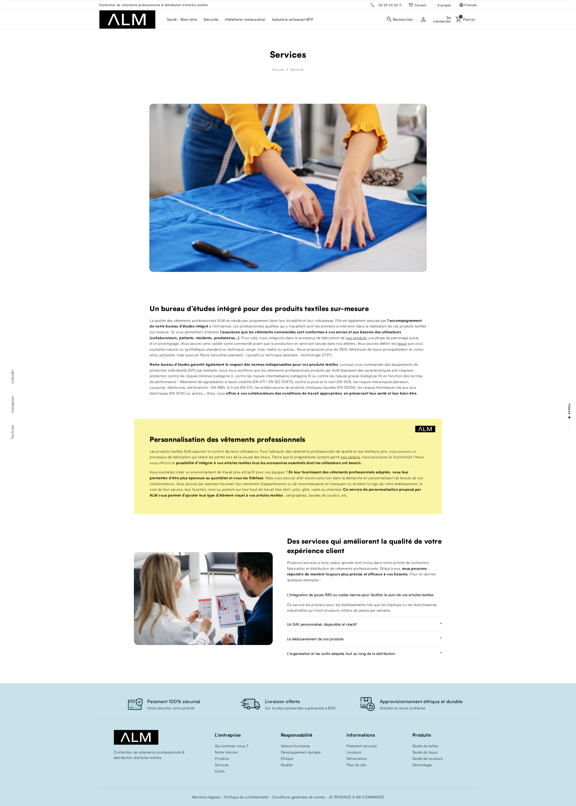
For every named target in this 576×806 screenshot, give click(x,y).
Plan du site (356, 765)
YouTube (12, 432)
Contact (420, 5)
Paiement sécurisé (361, 746)
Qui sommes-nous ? (231, 746)
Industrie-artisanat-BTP (292, 19)
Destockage (422, 765)
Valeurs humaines (295, 746)
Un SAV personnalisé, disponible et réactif (322, 624)
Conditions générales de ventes (298, 797)
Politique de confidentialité (246, 797)
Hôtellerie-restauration (245, 19)
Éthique (287, 758)
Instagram (12, 404)
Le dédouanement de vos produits (315, 639)
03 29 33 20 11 (390, 5)
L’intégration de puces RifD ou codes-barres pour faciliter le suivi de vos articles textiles (360, 595)
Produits (222, 758)
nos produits (356, 338)
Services (222, 765)
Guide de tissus (425, 752)
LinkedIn (12, 376)
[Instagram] (125, 767)
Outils (220, 771)
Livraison (353, 752)
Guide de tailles (425, 746)
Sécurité (211, 19)
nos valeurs (350, 457)
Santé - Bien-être (182, 19)
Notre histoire (226, 752)
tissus (402, 343)
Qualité (287, 765)
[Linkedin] (134, 767)
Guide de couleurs (427, 758)
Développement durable (301, 752)
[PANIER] (467, 19)
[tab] (364, 595)
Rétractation (356, 758)
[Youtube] (116, 767)
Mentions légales (206, 797)
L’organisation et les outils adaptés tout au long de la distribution (341, 653)
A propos (444, 5)
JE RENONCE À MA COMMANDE (356, 797)
